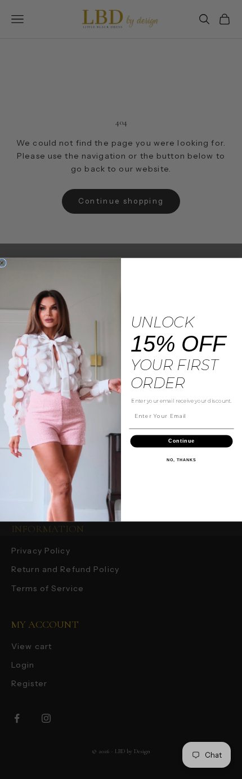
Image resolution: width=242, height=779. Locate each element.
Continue (181, 440)
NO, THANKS (181, 459)
